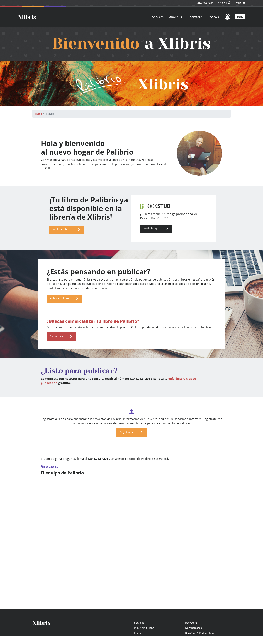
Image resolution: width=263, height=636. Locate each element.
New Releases (193, 628)
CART (238, 3)
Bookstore (195, 17)
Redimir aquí (151, 228)
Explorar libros (62, 229)
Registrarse (127, 432)
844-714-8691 (205, 3)
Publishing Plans (144, 628)
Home (38, 113)
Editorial (139, 633)
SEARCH (222, 3)
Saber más (56, 336)
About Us (175, 17)
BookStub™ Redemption (199, 633)
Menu (240, 16)
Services (158, 17)
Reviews (213, 17)
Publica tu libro (59, 298)
